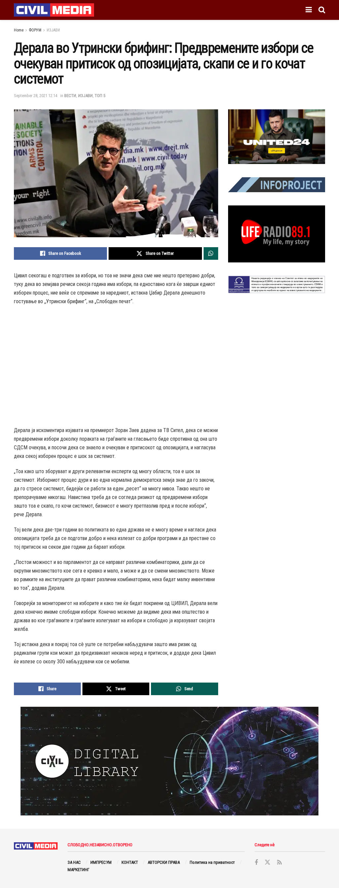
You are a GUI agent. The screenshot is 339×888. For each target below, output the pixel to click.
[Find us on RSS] (279, 862)
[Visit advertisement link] (276, 136)
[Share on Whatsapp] (211, 253)
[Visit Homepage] (54, 10)
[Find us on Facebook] (256, 862)
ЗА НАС (74, 862)
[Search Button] (321, 10)
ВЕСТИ (70, 95)
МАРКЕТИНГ (78, 869)
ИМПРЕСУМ (101, 862)
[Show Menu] (309, 10)
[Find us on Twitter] (267, 862)
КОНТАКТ (129, 862)
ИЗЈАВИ (53, 30)
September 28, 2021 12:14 (35, 95)
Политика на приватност (212, 862)
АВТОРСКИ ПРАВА (164, 862)
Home (19, 30)
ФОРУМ (35, 30)
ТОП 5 (100, 95)
